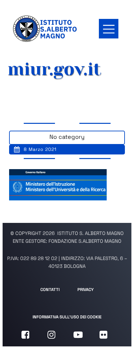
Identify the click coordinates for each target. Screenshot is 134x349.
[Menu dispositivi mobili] (108, 28)
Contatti (50, 289)
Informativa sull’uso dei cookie (67, 317)
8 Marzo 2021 (40, 149)
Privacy (85, 289)
